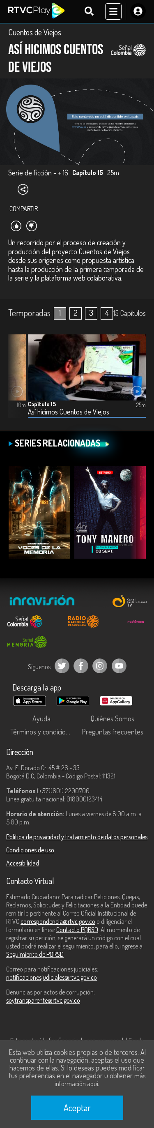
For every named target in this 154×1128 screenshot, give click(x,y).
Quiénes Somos (112, 718)
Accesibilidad (22, 863)
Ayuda (41, 718)
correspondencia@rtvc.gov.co (58, 921)
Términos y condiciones (43, 731)
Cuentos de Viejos (34, 32)
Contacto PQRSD (77, 929)
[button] (18, 382)
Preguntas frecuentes (112, 731)
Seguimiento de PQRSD (35, 954)
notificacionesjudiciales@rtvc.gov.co (51, 977)
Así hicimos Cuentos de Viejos (68, 411)
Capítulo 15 (42, 404)
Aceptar (77, 1107)
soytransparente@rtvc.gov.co (43, 1000)
